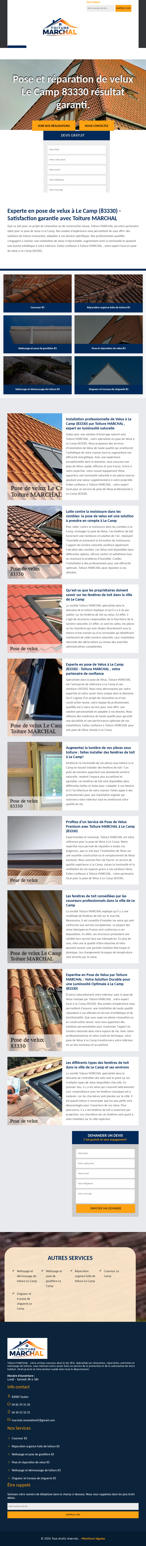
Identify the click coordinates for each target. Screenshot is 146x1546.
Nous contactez (96, 125)
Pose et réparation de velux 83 (30, 1462)
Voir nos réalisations (54, 125)
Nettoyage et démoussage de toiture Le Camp (27, 1276)
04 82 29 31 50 (30, 5)
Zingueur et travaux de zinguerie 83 (34, 1478)
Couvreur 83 (19, 1438)
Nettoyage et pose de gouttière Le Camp (54, 1279)
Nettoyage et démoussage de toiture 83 (36, 1470)
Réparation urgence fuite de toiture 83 (36, 1446)
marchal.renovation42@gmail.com (33, 1420)
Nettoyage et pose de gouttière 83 (33, 1454)
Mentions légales (93, 1538)
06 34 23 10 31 (57, 5)
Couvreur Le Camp (111, 1274)
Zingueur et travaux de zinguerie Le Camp (24, 1301)
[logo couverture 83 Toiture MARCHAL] (60, 27)
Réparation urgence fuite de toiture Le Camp (85, 1276)
